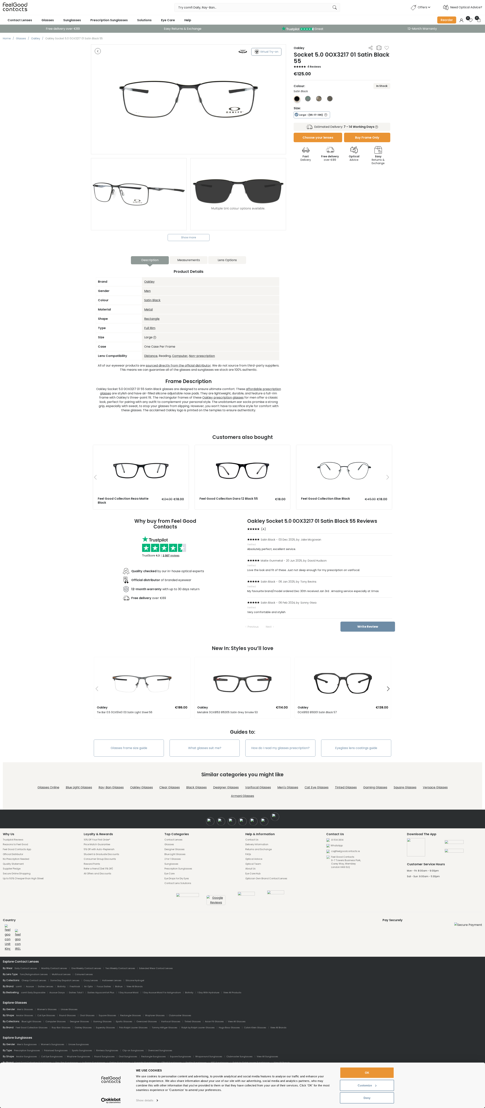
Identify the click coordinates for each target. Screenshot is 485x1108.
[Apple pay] (454, 843)
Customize (365, 1085)
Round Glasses (67, 1015)
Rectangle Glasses (130, 1015)
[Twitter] (221, 821)
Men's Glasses (287, 787)
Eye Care (168, 20)
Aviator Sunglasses (26, 1056)
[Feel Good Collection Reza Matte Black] (141, 449)
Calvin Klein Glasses (255, 1027)
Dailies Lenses (45, 986)
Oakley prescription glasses (223, 397)
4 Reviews (314, 67)
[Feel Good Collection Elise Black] (344, 449)
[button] (95, 689)
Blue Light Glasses (79, 787)
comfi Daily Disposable (33, 992)
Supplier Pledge (11, 868)
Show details (144, 1100)
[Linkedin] (253, 821)
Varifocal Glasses (258, 787)
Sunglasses (72, 20)
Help (187, 20)
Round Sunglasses (104, 1056)
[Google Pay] (454, 852)
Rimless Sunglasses (107, 1050)
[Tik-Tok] (275, 816)
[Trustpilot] (187, 896)
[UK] (7, 937)
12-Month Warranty (422, 29)
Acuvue (30, 986)
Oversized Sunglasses (160, 1050)
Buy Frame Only (367, 137)
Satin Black (152, 300)
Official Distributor (13, 854)
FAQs (248, 854)
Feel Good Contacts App (17, 849)
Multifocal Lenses (61, 974)
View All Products (232, 992)
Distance (150, 356)
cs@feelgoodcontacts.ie (345, 851)
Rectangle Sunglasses (153, 1056)
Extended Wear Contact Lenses (156, 968)
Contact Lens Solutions (177, 883)
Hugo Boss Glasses (229, 1027)
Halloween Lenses (111, 980)
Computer (180, 356)
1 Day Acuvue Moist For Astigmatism (162, 992)
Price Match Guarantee (97, 844)
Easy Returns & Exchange (182, 29)
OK (367, 1072)
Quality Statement (13, 863)
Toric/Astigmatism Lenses (34, 974)
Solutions (144, 20)
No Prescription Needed (16, 859)
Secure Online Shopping (17, 873)
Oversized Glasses (146, 1021)
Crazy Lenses (91, 980)
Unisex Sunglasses (78, 1044)
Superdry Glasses (105, 1027)
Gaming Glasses (375, 787)
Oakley (149, 281)
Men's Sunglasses (27, 1044)
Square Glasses (405, 787)
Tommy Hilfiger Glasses (164, 1027)
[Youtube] (242, 821)
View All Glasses (237, 1021)
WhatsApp (337, 845)
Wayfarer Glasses (155, 1015)
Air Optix (88, 986)
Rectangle (152, 319)
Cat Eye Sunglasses (52, 1056)
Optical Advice (253, 859)
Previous (253, 627)
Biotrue (118, 986)
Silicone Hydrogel (135, 980)
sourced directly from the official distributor (178, 365)
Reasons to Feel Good (15, 844)
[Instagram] (232, 821)
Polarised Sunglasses (56, 1050)
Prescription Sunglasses (109, 20)
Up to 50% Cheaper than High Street (23, 878)
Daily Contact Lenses (26, 968)
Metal (148, 309)
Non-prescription (202, 356)
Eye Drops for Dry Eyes (176, 878)
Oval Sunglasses (128, 1056)
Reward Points (92, 863)
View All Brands (135, 986)
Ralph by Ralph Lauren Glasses (198, 1027)
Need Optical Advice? (466, 7)
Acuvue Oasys (57, 992)
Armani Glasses (242, 796)
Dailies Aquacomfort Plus (101, 992)
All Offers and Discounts (97, 873)
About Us (250, 868)
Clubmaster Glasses (180, 1015)
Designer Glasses (226, 787)
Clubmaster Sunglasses (239, 1056)
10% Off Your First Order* (97, 839)
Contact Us (251, 839)
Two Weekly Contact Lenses (120, 968)
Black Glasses (196, 787)
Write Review (367, 626)
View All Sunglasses (267, 1056)
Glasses (47, 20)
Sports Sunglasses (82, 1050)
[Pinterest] (264, 821)
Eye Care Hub (252, 873)
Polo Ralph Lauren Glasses (133, 1027)
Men (147, 291)
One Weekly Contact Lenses (86, 968)
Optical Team (253, 863)
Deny (367, 1097)
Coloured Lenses (84, 974)
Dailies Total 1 (76, 992)
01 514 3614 (337, 839)
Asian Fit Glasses (214, 1021)
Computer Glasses (55, 1021)
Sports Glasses (124, 1021)
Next (269, 627)
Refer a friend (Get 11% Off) (98, 868)
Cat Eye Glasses (317, 787)
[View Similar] (379, 47)
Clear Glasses (169, 787)
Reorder (447, 20)
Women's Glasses (47, 1009)
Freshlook (75, 986)
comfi (19, 986)
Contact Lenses (20, 20)
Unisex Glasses (69, 1009)
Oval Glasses (87, 1015)
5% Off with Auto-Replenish (99, 849)
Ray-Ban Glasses (111, 787)
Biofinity (61, 986)
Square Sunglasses (180, 1056)
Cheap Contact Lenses (34, 980)
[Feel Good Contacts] (15, 7)
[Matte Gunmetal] (329, 100)
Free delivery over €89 (63, 29)
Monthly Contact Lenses (54, 968)
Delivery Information (256, 844)
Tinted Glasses (346, 787)
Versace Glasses (435, 787)
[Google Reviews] (216, 902)
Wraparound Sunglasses (208, 1056)
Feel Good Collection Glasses (32, 1027)
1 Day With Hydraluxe (208, 992)
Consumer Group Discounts (100, 859)
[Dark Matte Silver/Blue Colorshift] (308, 100)
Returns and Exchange (258, 849)
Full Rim (149, 328)
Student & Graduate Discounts (101, 854)
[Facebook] (210, 821)
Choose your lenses (318, 137)
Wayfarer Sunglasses (78, 1056)
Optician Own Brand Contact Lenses (266, 878)
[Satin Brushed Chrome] (319, 100)
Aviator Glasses (24, 1015)
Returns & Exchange (378, 159)
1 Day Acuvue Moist (128, 992)
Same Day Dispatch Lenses (64, 980)
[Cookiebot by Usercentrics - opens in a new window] (111, 1100)
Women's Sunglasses (52, 1044)
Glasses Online (48, 787)
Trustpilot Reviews (13, 839)
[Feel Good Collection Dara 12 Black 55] (243, 449)
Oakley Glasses (141, 787)
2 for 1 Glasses (172, 859)
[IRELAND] (18, 940)
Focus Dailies (104, 986)
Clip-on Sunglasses (133, 1050)
